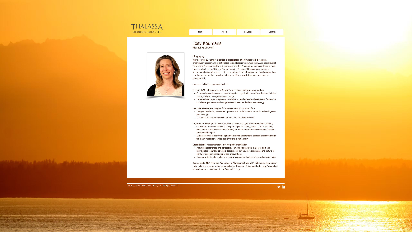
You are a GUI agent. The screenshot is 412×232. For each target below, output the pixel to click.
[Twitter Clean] (278, 186)
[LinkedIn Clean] (283, 186)
